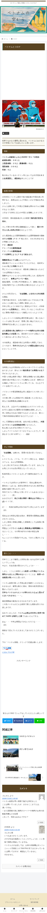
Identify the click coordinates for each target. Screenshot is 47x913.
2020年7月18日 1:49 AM (10, 798)
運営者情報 (34, 902)
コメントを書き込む (23, 866)
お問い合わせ (23, 905)
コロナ (7, 133)
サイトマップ (34, 899)
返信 (41, 822)
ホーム (12, 899)
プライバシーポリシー (12, 902)
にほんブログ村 (8, 652)
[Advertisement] (23, 74)
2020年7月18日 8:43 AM (12, 830)
